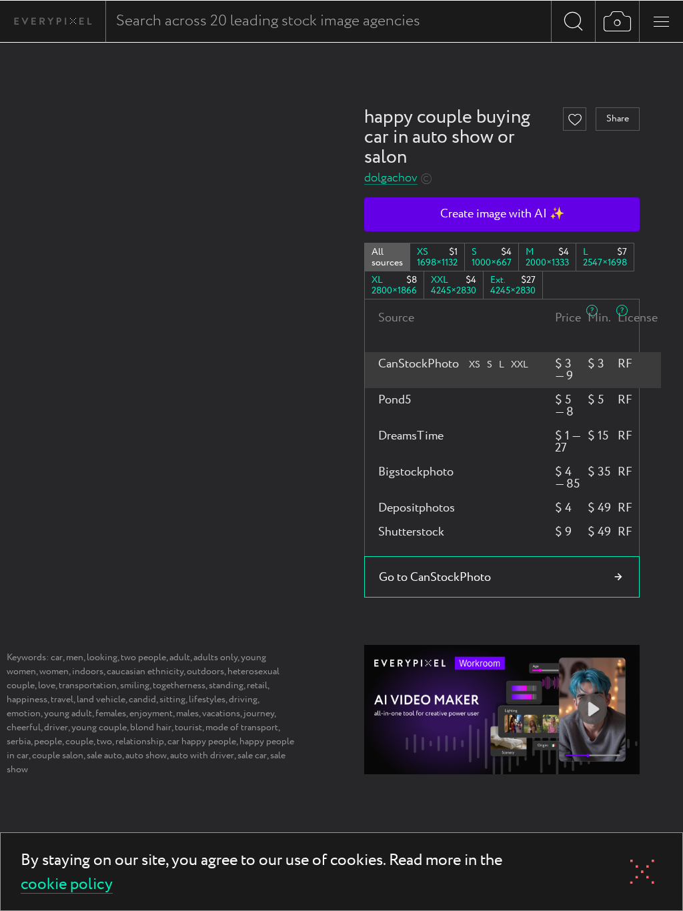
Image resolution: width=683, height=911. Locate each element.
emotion (24, 713)
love (46, 685)
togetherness (179, 685)
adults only (215, 657)
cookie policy (67, 885)
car (57, 657)
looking (102, 657)
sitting (172, 699)
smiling (134, 685)
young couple (99, 727)
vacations (221, 713)
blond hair (150, 727)
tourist (188, 727)
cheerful (24, 727)
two (104, 741)
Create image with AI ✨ (502, 214)
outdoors (205, 671)
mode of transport (241, 727)
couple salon (57, 755)
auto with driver (202, 755)
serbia (19, 741)
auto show (146, 755)
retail (257, 685)
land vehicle (101, 699)
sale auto (104, 755)
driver (56, 727)
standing (226, 685)
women (54, 671)
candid (142, 699)
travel (62, 699)
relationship (139, 741)
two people (143, 657)
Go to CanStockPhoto (435, 577)
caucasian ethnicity (145, 671)
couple (79, 741)
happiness (27, 699)
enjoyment (151, 713)
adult (179, 657)
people (48, 741)
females (110, 713)
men (74, 657)
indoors (87, 671)
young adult (68, 713)
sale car (252, 755)
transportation (88, 685)
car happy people (201, 741)
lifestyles (207, 699)
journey (258, 713)
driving (243, 699)
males (187, 713)
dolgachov (391, 178)
